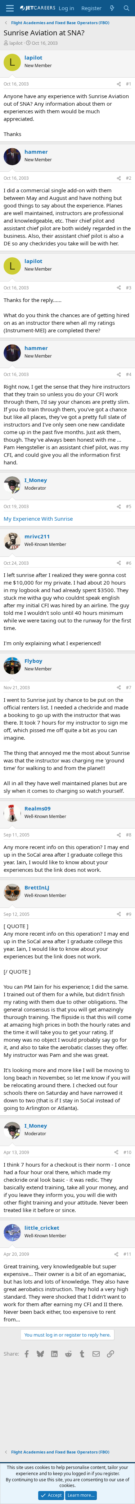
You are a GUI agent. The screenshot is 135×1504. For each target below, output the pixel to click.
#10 (127, 1152)
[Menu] (9, 8)
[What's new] (112, 8)
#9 (128, 914)
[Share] (118, 84)
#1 (128, 84)
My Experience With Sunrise (38, 518)
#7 (128, 688)
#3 (128, 288)
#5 (128, 506)
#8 (128, 835)
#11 (127, 1254)
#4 (128, 374)
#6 (128, 563)
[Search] (127, 8)
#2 (128, 178)
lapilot (16, 43)
